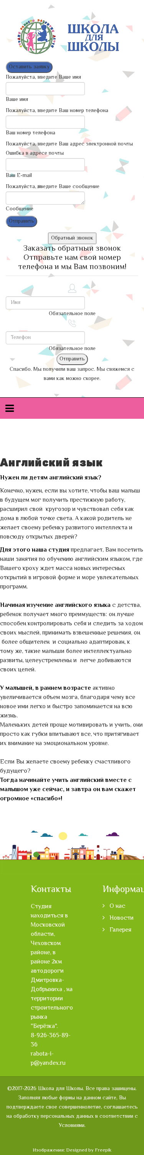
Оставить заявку (29, 67)
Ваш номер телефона (30, 133)
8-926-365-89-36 (51, 1040)
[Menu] (9, 409)
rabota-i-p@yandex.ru (48, 1058)
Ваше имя (17, 100)
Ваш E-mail (19, 176)
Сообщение (19, 209)
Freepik (103, 1150)
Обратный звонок (72, 238)
